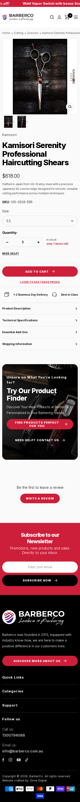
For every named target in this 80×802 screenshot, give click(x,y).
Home (6, 33)
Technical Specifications (20, 320)
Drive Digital (38, 780)
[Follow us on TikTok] (26, 760)
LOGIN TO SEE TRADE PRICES (40, 282)
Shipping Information (17, 344)
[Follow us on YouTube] (19, 759)
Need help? (10, 253)
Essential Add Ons (15, 332)
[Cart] (67, 17)
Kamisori (9, 135)
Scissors (32, 33)
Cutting (18, 33)
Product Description (16, 308)
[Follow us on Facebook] (3, 760)
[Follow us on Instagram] (10, 760)
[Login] (59, 17)
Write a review (40, 498)
